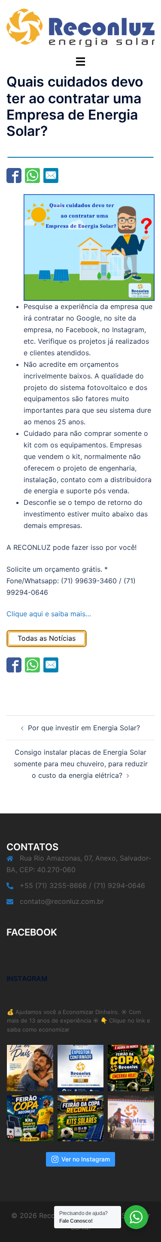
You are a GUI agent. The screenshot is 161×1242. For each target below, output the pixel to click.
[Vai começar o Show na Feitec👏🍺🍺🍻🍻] (131, 1118)
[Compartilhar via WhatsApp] (32, 175)
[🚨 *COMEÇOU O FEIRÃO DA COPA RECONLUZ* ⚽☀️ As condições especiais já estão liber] (30, 1118)
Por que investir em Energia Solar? (84, 727)
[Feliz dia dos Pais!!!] (30, 1068)
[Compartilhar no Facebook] (13, 175)
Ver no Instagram (85, 1159)
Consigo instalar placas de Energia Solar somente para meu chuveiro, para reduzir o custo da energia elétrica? (81, 764)
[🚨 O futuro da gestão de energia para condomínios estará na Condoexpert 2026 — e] (81, 1068)
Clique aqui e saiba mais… (48, 613)
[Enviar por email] (50, 175)
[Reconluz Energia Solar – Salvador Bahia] (80, 27)
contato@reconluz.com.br (62, 901)
